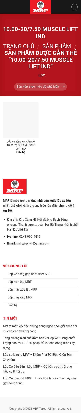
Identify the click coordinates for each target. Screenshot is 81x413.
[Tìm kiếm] (74, 7)
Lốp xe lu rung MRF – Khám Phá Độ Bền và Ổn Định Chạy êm (38, 357)
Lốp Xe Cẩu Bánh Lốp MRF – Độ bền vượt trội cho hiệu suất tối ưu (37, 369)
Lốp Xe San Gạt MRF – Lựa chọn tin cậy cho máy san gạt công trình (39, 380)
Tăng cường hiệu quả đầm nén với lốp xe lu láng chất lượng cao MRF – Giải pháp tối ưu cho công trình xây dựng (39, 343)
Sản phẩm (56, 46)
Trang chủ (18, 46)
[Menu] (5, 7)
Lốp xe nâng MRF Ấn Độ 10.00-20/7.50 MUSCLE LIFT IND (21, 145)
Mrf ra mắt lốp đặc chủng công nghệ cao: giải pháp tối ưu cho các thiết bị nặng (40, 328)
